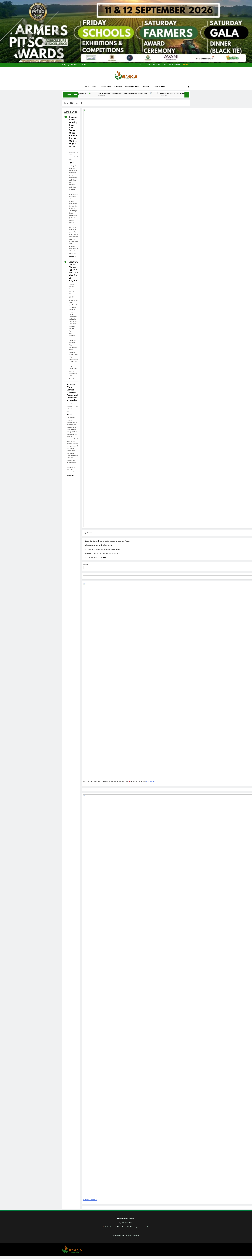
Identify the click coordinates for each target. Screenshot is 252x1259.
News (94, 87)
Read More (72, 256)
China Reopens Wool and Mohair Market (98, 545)
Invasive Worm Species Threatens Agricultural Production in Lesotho (72, 392)
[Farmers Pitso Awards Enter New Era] (83, 94)
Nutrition (118, 87)
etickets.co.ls (150, 782)
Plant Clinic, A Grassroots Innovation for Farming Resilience (148, 93)
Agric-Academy (159, 87)
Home (87, 87)
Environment (106, 87)
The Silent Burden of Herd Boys (95, 557)
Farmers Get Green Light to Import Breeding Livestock (103, 553)
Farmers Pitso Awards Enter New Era (102, 93)
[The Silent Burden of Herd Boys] (176, 94)
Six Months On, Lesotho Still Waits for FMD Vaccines (102, 549)
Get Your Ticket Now (90, 1200)
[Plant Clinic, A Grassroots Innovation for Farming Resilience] (122, 94)
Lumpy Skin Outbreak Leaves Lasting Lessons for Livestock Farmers (107, 541)
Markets (145, 87)
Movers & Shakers (132, 87)
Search (85, 565)
